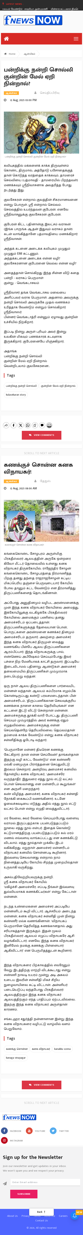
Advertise (49, 1216)
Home (11, 54)
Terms (37, 1216)
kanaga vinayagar (16, 1058)
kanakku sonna (62, 1049)
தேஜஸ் (44, 481)
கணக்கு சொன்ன (17, 1049)
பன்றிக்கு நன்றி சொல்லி (21, 386)
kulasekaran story (16, 394)
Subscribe (23, 1194)
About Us (12, 1216)
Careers (63, 1216)
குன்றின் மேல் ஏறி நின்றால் (58, 386)
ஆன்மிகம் (29, 54)
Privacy (26, 1216)
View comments (42, 435)
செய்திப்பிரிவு (48, 92)
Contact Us (41, 1220)
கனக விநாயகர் (41, 1049)
